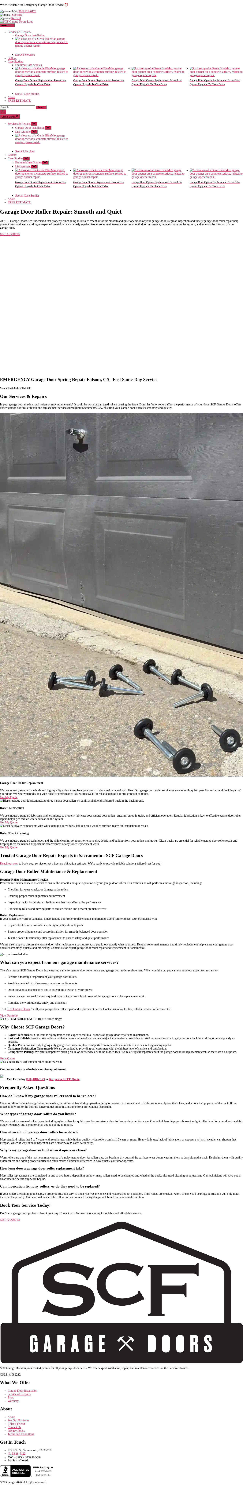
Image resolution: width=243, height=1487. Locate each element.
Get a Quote (7, 1058)
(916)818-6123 (17, 1453)
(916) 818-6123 (26, 11)
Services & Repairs (19, 32)
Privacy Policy (16, 1430)
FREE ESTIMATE (19, 100)
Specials (17, 14)
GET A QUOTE (10, 234)
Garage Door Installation (22, 1390)
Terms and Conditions (21, 1434)
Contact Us (14, 1427)
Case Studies (15, 61)
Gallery (12, 58)
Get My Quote (8, 797)
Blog (10, 1397)
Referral (16, 18)
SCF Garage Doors (18, 1009)
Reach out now (9, 863)
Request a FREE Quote (64, 1079)
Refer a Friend (16, 1423)
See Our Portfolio (18, 1420)
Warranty (13, 1400)
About (11, 97)
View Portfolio (9, 1015)
